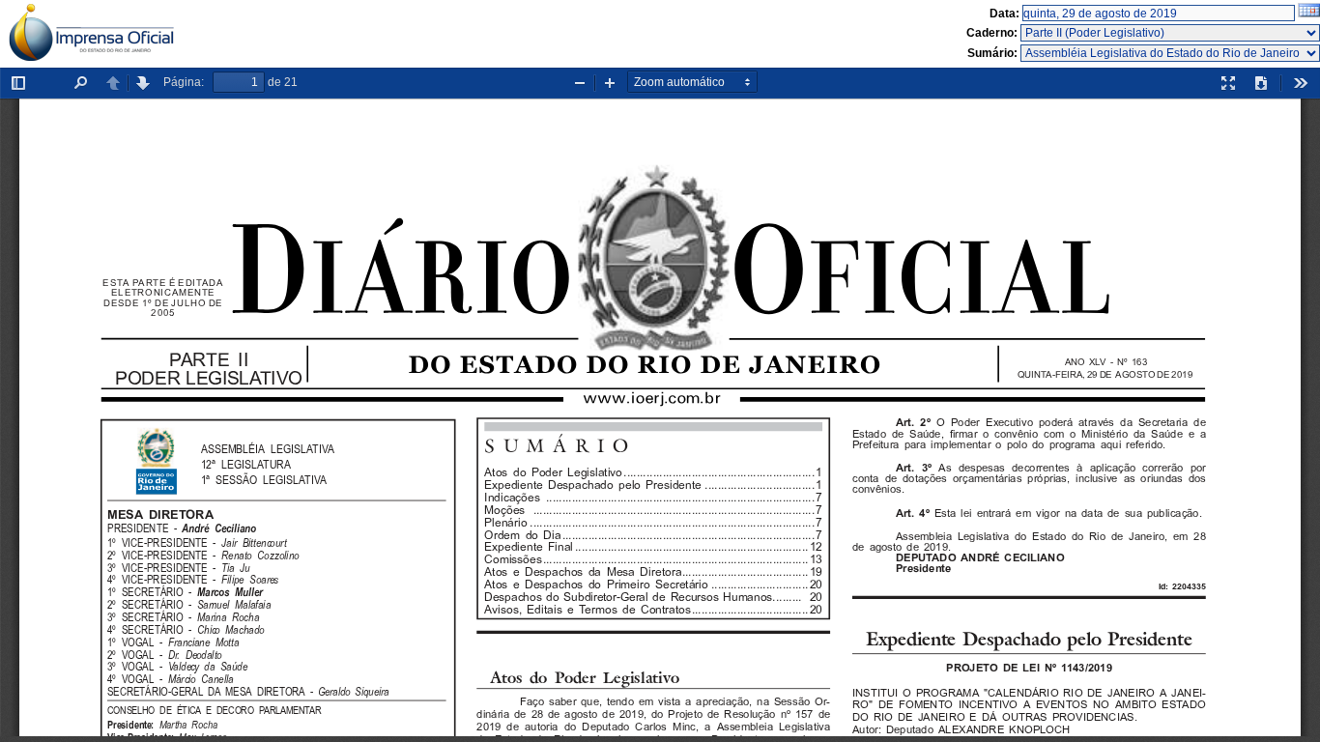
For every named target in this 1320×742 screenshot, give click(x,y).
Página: (183, 82)
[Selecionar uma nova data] (1309, 13)
